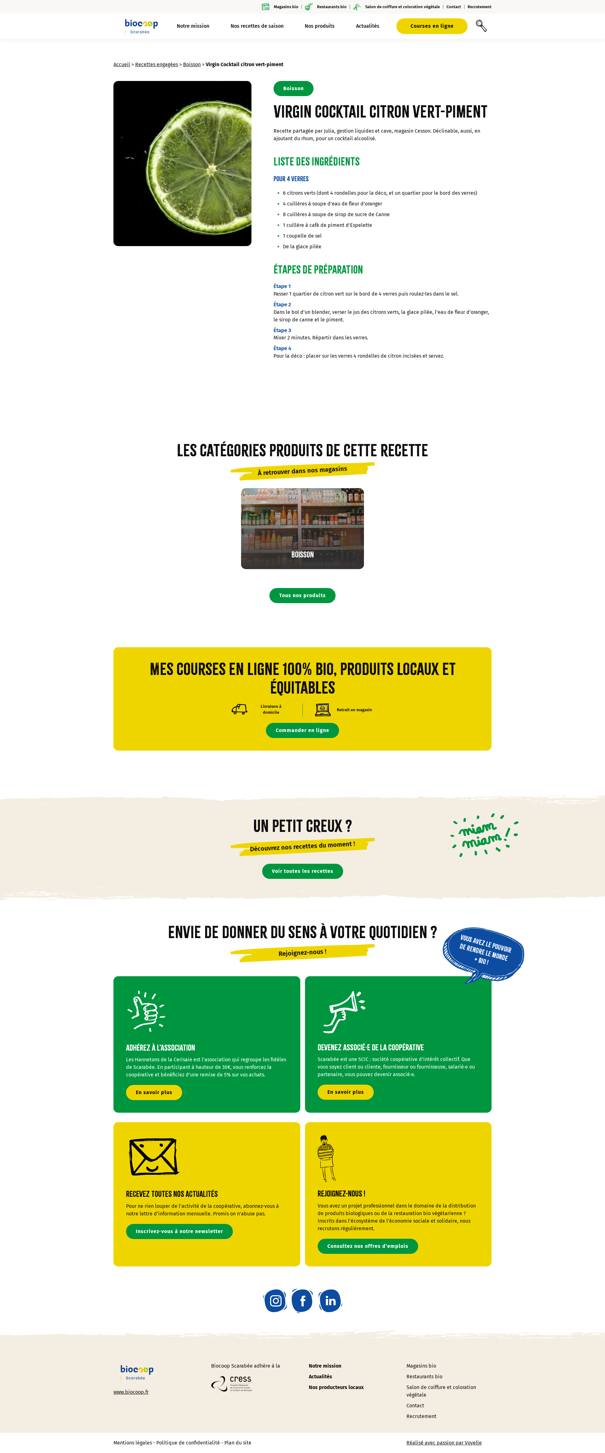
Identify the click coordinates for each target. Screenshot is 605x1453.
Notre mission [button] (193, 26)
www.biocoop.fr (131, 1392)
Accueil (121, 64)
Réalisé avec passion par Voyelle (444, 1443)
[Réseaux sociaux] (275, 1300)
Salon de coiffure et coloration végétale (402, 6)
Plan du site (237, 1443)
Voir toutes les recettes (302, 871)
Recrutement (480, 6)
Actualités (367, 26)
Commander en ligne (302, 730)
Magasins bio (286, 6)
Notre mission (325, 1366)
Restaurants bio (332, 6)
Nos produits (320, 26)
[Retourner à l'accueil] (141, 26)
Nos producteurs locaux (336, 1387)
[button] (481, 26)
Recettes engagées (156, 64)
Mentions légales (132, 1443)
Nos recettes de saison (257, 26)
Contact (454, 6)
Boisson (192, 64)
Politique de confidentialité (188, 1443)
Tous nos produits (302, 595)
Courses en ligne (432, 26)
